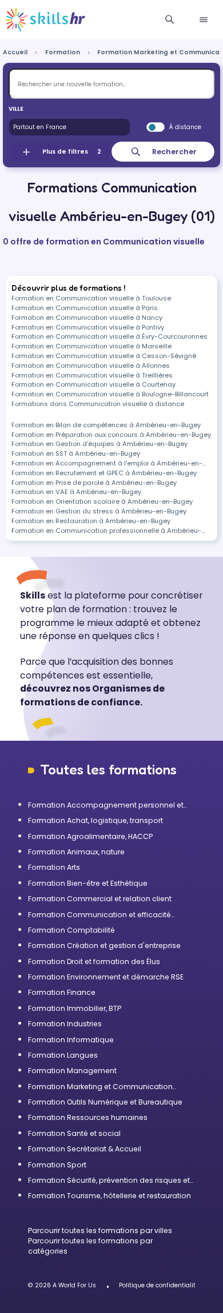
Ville (16, 109)
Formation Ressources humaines (88, 1117)
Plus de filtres (71, 151)
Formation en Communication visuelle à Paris (84, 307)
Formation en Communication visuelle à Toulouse (91, 298)
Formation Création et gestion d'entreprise (104, 945)
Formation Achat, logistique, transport (95, 820)
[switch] (155, 127)
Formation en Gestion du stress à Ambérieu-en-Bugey (98, 511)
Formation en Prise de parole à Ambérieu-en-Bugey (94, 482)
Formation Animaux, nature (76, 852)
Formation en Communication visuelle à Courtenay (93, 384)
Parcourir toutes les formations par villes (100, 1230)
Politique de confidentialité (159, 1285)
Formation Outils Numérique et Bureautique (105, 1102)
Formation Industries (65, 1024)
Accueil (15, 52)
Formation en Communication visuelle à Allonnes (90, 365)
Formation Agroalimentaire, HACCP (90, 836)
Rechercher (174, 151)
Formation (62, 52)
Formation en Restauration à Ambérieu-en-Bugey (90, 520)
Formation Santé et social (74, 1133)
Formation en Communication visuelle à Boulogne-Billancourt (110, 394)
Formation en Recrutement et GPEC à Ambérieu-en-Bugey (104, 472)
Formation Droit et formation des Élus (94, 961)
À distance (185, 127)
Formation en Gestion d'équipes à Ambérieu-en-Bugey (99, 443)
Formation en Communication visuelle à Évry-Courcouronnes (109, 336)
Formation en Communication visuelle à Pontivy (87, 327)
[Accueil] (45, 20)
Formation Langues (63, 1055)
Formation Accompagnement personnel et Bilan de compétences (106, 805)
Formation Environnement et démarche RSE (106, 977)
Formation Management (72, 1070)
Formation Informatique (71, 1040)
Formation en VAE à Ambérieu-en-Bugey (76, 491)
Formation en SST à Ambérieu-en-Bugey (75, 453)
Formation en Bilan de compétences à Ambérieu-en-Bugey (106, 424)
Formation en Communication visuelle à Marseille (91, 346)
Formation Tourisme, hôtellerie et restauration (109, 1195)
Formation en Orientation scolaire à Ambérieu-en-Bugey (102, 501)
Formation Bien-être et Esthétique (88, 883)
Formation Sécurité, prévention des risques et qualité (109, 1180)
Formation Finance (61, 992)
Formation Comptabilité (71, 930)
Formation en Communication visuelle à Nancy (86, 317)
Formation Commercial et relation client (100, 899)
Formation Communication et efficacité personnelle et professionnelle (99, 915)
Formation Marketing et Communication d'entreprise (100, 1087)
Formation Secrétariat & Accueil (84, 1149)
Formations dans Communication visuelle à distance (97, 403)
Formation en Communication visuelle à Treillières (92, 375)
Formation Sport (57, 1165)
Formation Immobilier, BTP (74, 1008)
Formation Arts (54, 867)
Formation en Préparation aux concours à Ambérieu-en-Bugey (111, 434)
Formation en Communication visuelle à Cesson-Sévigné (103, 355)
